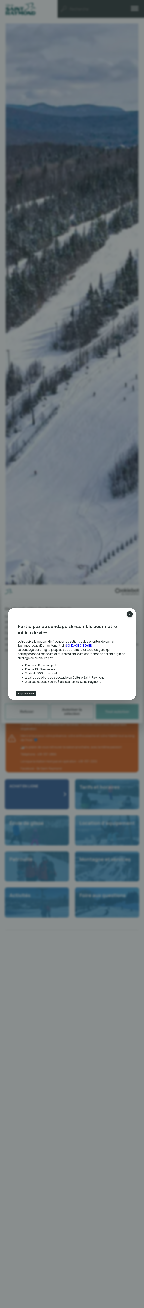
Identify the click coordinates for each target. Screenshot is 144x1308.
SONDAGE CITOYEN (78, 645)
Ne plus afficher (30, 692)
